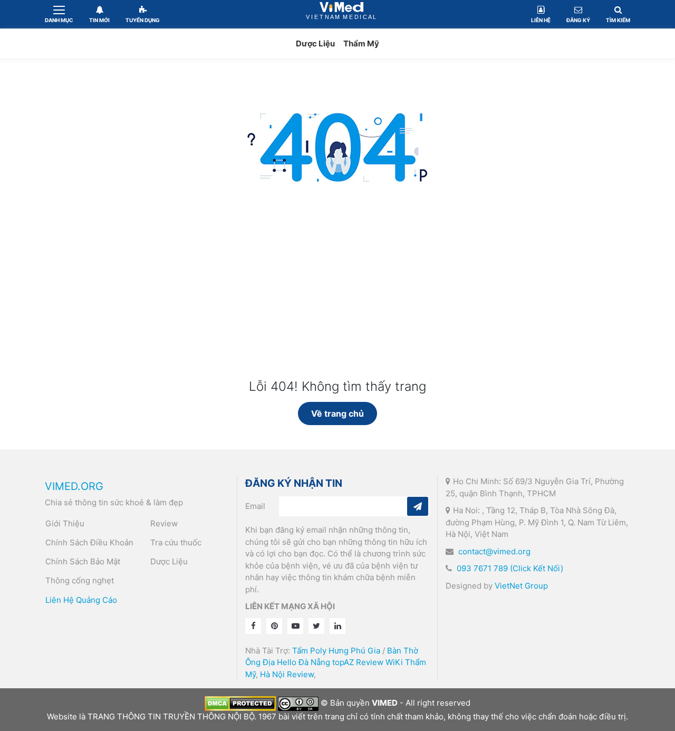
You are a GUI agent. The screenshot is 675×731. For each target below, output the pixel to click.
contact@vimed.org (494, 551)
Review (164, 523)
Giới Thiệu (64, 523)
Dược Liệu (315, 44)
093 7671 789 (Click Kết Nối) (510, 568)
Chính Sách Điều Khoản (89, 542)
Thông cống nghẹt (79, 580)
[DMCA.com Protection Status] (240, 703)
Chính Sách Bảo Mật (82, 561)
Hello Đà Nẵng (303, 662)
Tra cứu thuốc (175, 542)
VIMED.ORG (74, 486)
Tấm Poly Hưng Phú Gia (336, 651)
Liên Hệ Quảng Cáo (81, 600)
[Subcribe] (417, 506)
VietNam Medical (342, 14)
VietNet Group (521, 586)
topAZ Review (357, 662)
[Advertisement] (337, 300)
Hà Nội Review (287, 674)
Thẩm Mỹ (361, 44)
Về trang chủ (337, 413)
